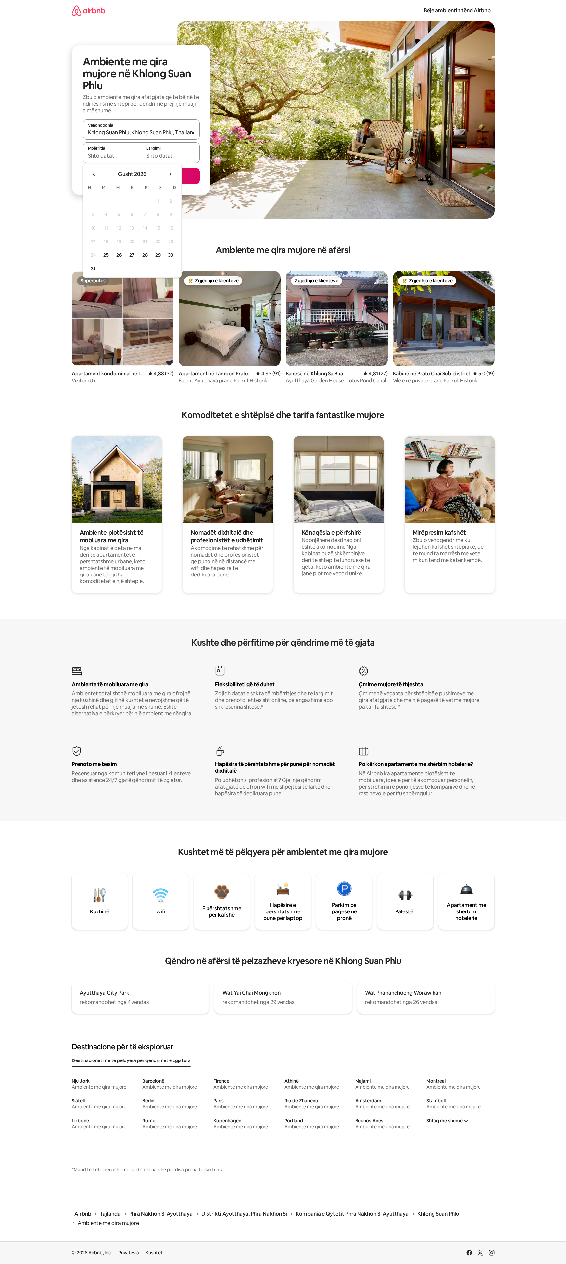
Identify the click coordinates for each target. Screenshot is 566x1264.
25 (106, 255)
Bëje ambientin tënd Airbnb (457, 10)
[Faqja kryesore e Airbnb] (88, 10)
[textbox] (112, 156)
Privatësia (128, 1253)
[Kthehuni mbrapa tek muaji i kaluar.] (94, 174)
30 (170, 255)
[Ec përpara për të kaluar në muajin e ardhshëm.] (170, 174)
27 (131, 255)
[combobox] (141, 132)
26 (119, 255)
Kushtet (154, 1253)
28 (145, 255)
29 (158, 255)
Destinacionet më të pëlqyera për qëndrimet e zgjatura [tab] (131, 1060)
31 (93, 269)
